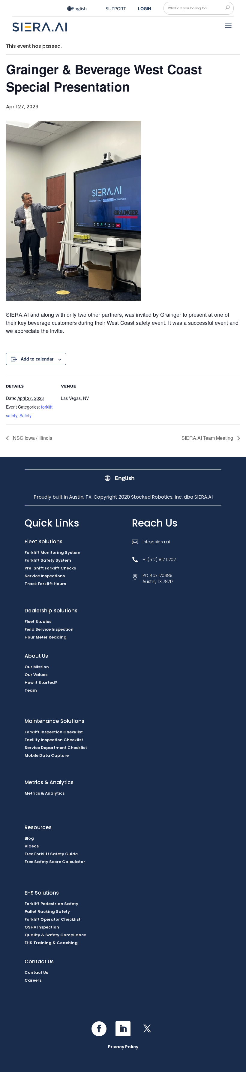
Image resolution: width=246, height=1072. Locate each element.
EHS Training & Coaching (51, 943)
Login (144, 8)
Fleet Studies (38, 621)
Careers (33, 980)
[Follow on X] (147, 1028)
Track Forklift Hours (45, 584)
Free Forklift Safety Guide (51, 854)
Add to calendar (37, 359)
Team (31, 690)
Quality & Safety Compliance (55, 935)
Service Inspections (45, 576)
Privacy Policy (123, 1047)
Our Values (36, 675)
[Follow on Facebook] (99, 1028)
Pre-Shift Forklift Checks (50, 568)
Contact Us (36, 972)
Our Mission (37, 667)
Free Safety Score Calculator (55, 862)
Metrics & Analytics (44, 793)
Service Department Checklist (56, 747)
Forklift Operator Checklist (52, 919)
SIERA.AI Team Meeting (208, 437)
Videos (32, 846)
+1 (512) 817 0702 (159, 560)
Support (116, 9)
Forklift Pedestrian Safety (51, 904)
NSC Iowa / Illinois (32, 437)
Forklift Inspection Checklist (54, 732)
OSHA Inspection (42, 927)
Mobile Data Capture (47, 755)
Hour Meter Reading (46, 637)
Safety (26, 415)
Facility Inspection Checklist (54, 740)
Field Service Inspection (49, 629)
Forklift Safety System (48, 560)
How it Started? (41, 682)
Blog (29, 838)
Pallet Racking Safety (47, 911)
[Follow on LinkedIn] (123, 1028)
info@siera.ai (156, 542)
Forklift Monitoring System (52, 552)
